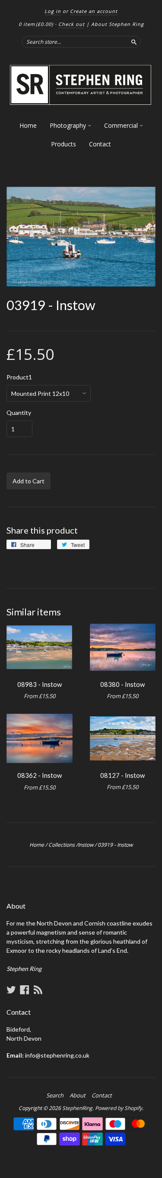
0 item (36, 24)
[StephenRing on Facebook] (24, 989)
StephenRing (77, 1108)
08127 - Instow (122, 775)
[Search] (134, 41)
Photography (69, 125)
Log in (52, 11)
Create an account (94, 11)
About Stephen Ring (117, 24)
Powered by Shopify (118, 1108)
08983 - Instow (39, 684)
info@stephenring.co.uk (57, 1055)
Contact (100, 144)
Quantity (18, 412)
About (78, 1095)
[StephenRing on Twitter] (11, 989)
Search (55, 1095)
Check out (71, 24)
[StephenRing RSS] (38, 989)
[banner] (81, 85)
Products (63, 144)
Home (28, 125)
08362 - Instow (39, 775)
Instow (85, 844)
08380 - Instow (122, 684)
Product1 (19, 377)
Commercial (122, 125)
